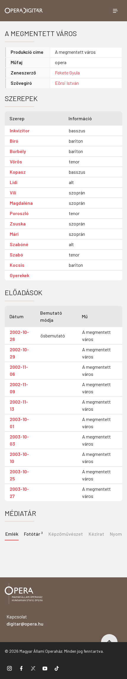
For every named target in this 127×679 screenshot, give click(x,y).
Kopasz (18, 172)
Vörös (16, 161)
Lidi (13, 182)
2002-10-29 (19, 353)
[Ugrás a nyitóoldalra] (24, 10)
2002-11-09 (19, 387)
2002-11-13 (19, 405)
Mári (14, 234)
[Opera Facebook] (21, 668)
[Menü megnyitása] (115, 11)
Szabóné (19, 244)
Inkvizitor (20, 130)
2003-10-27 (19, 492)
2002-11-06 (19, 370)
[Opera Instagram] (9, 668)
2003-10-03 (19, 440)
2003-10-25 (19, 475)
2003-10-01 (19, 422)
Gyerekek (19, 275)
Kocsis (17, 265)
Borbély (18, 151)
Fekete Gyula (67, 72)
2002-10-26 (19, 335)
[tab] (33, 533)
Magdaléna (21, 203)
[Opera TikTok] (56, 668)
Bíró (14, 141)
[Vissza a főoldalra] (24, 594)
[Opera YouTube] (45, 668)
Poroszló (19, 213)
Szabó (16, 254)
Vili (13, 192)
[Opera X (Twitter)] (33, 668)
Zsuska (18, 223)
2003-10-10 (19, 457)
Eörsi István (67, 83)
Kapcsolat (24, 620)
